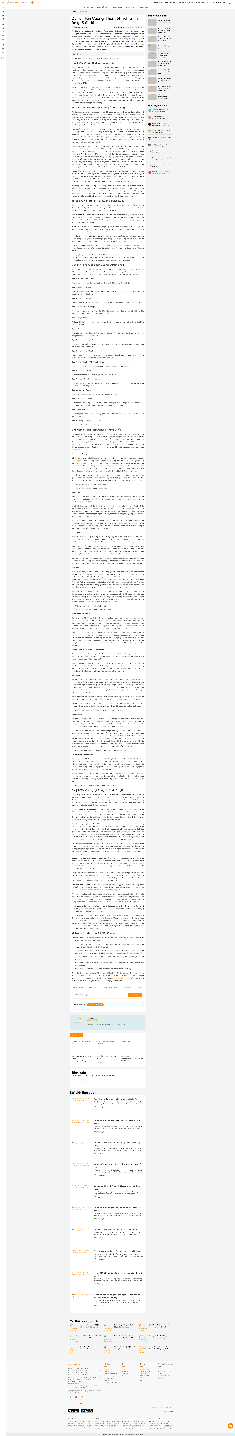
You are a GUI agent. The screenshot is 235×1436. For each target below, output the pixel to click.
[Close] (75, 708)
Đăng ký (96, 719)
